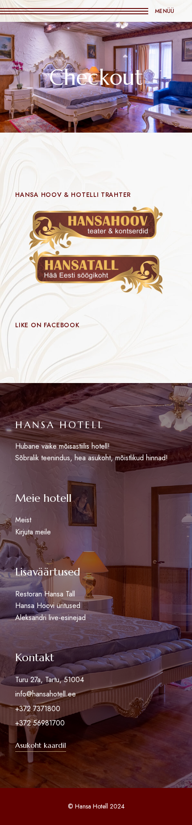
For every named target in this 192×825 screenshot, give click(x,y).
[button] (40, 745)
